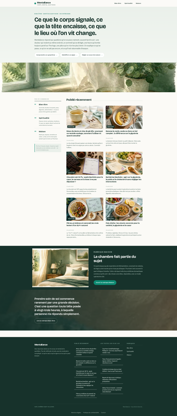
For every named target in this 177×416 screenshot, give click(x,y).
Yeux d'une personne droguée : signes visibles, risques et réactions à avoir (111, 361)
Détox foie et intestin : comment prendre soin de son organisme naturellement (112, 390)
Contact (103, 412)
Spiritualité (128, 3)
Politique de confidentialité (91, 412)
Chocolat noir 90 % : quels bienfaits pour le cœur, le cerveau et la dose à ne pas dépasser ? (86, 373)
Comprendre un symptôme (46, 55)
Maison (138, 3)
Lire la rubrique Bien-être (46, 321)
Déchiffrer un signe (69, 55)
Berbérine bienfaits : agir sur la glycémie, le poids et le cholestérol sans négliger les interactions (85, 384)
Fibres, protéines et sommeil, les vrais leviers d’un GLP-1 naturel (85, 394)
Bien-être (117, 3)
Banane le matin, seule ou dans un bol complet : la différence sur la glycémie (86, 363)
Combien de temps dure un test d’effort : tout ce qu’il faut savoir (112, 370)
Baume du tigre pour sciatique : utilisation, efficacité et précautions (111, 379)
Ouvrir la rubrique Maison (105, 282)
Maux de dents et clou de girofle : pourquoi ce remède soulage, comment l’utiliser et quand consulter (86, 351)
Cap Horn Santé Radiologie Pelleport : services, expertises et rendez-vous (112, 350)
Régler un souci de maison (92, 55)
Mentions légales (76, 412)
